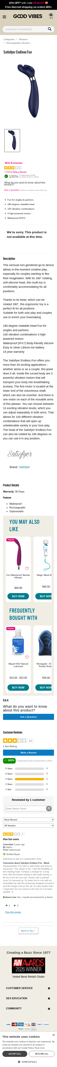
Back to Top (27, 930)
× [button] (53, 1035)
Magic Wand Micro (46, 575)
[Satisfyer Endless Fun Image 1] (28, 91)
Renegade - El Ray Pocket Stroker (46, 665)
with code (28, 2)
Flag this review (13, 912)
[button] (4, 16)
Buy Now (18, 596)
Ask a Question (11, 190)
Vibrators (23, 39)
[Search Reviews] (49, 808)
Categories (9, 39)
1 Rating (8, 172)
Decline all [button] (41, 1054)
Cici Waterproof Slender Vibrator (18, 576)
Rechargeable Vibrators (18, 43)
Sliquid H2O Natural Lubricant (18, 665)
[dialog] (28, 1049)
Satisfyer (24, 467)
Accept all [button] (15, 1054)
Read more (40, 1048)
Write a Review (19, 172)
